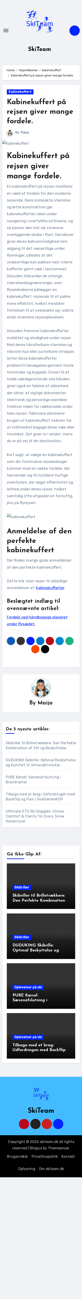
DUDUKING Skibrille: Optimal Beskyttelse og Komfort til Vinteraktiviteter (41, 950)
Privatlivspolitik (45, 1156)
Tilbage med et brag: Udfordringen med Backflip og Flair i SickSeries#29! (39, 1050)
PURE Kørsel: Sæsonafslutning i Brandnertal (30, 1000)
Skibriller (21, 887)
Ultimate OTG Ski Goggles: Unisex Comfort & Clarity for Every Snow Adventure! (35, 816)
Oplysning (26, 1169)
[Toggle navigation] (6, 30)
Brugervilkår (17, 1156)
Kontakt (68, 1156)
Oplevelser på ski (28, 987)
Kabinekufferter (50, 587)
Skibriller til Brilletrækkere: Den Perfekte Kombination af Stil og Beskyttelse (39, 901)
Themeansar (58, 1148)
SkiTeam (39, 49)
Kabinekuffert (20, 92)
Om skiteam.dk (51, 1169)
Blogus (36, 1148)
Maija (25, 132)
